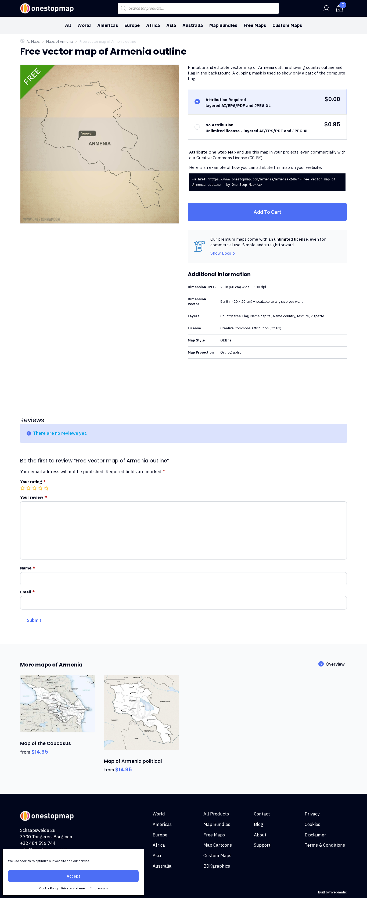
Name (27, 568)
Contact (262, 814)
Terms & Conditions (325, 845)
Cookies (312, 824)
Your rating (33, 482)
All (68, 25)
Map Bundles (223, 25)
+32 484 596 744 (38, 843)
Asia (171, 25)
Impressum (99, 888)
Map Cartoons (217, 845)
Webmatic (338, 892)
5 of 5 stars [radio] (47, 488)
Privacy (312, 814)
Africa (153, 25)
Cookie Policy (49, 888)
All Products (216, 814)
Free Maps (255, 25)
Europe (132, 25)
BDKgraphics (216, 866)
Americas (107, 25)
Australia (192, 25)
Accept (73, 876)
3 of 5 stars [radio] (35, 488)
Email (27, 592)
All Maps (33, 41)
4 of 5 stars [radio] (41, 488)
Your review (33, 497)
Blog (258, 824)
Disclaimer (315, 835)
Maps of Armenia (59, 41)
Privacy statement (74, 888)
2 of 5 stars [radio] (29, 488)
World (84, 25)
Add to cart (267, 212)
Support (262, 845)
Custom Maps (287, 25)
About (260, 835)
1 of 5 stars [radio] (23, 488)
